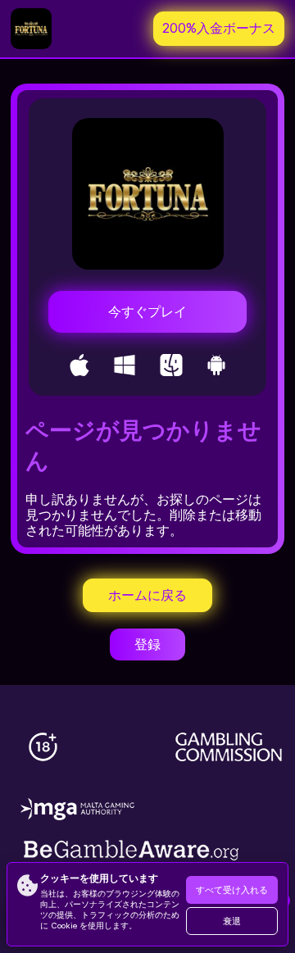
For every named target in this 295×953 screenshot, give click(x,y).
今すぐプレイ (147, 312)
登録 (147, 644)
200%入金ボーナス (218, 28)
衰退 (232, 921)
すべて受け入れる (232, 890)
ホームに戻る (147, 595)
